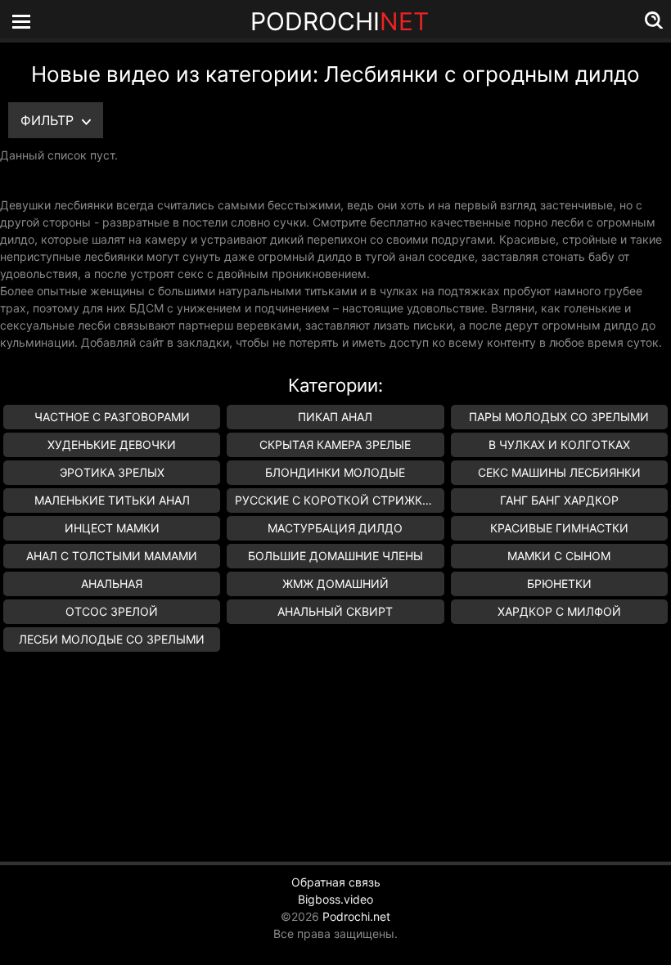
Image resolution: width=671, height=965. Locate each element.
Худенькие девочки (111, 444)
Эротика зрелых (112, 472)
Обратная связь (336, 882)
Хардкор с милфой (559, 611)
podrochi (339, 21)
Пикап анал (335, 417)
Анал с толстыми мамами (111, 556)
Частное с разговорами (112, 417)
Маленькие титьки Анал (112, 500)
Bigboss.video (335, 899)
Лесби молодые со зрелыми (112, 639)
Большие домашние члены (335, 556)
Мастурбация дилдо (335, 528)
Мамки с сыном (558, 556)
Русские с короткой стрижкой (337, 500)
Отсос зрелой (111, 611)
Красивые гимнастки (559, 528)
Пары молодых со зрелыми (559, 417)
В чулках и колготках (559, 444)
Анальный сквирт (335, 611)
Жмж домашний (335, 583)
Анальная (111, 583)
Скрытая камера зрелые (335, 444)
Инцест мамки (112, 528)
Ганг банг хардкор (559, 500)
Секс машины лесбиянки (559, 472)
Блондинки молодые (335, 472)
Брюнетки (559, 583)
